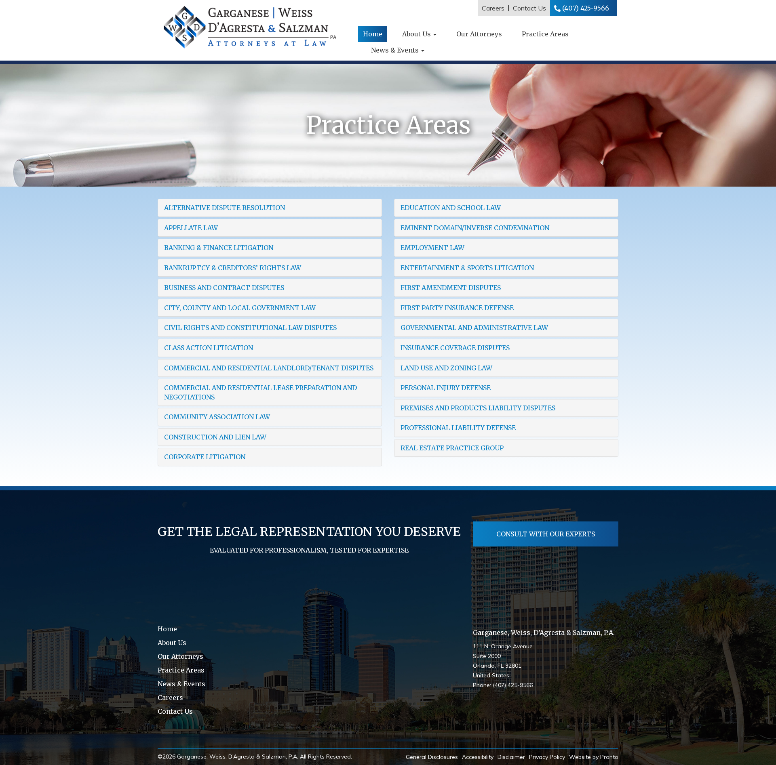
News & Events (395, 50)
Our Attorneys (479, 34)
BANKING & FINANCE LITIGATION (218, 248)
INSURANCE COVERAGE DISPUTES (455, 348)
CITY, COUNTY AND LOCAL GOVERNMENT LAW (240, 308)
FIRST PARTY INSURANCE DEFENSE (457, 308)
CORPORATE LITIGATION (204, 457)
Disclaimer (511, 757)
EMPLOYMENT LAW (432, 248)
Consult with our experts (545, 534)
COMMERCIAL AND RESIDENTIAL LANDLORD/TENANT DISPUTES (268, 368)
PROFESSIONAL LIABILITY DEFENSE (458, 428)
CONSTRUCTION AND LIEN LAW (215, 437)
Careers (493, 8)
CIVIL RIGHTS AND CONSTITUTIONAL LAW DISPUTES (250, 328)
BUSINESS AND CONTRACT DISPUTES (224, 288)
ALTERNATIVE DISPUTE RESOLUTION (224, 208)
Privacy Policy (547, 757)
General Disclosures (432, 757)
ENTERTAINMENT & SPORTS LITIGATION (467, 268)
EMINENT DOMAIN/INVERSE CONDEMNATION (475, 228)
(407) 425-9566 (585, 8)
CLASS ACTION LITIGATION (208, 348)
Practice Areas (545, 34)
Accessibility (477, 757)
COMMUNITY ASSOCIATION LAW (217, 417)
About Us (417, 34)
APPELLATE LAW (191, 228)
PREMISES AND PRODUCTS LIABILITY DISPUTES (478, 408)
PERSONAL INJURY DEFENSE (446, 388)
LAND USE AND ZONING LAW (446, 368)
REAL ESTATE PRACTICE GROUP (452, 448)
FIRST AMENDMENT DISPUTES (451, 288)
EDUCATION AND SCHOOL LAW (451, 208)
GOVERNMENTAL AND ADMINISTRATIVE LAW (474, 328)
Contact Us (529, 8)
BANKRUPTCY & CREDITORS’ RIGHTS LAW (232, 268)
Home (372, 34)
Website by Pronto (593, 757)
